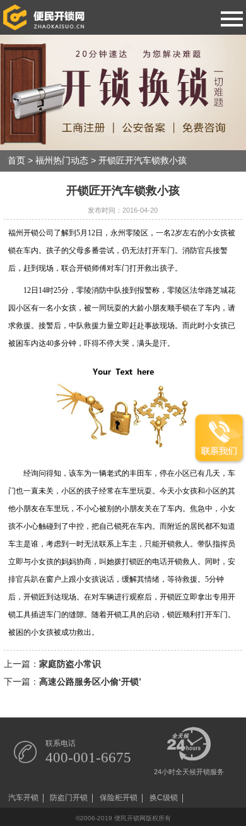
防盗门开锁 (69, 798)
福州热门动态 (61, 160)
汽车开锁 (23, 798)
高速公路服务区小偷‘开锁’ (90, 682)
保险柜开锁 (119, 798)
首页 (16, 160)
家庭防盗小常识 (70, 664)
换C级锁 (163, 798)
